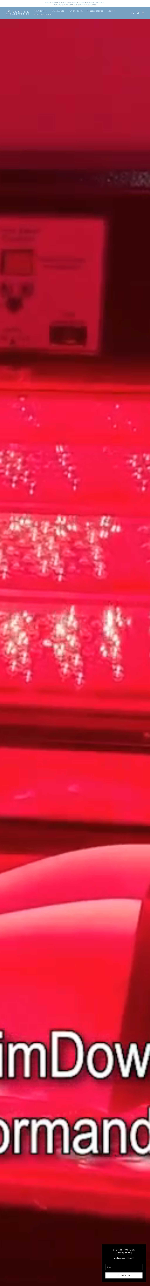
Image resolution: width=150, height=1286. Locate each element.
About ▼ (112, 11)
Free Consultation (43, 15)
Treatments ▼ (40, 11)
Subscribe (124, 1275)
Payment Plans (76, 11)
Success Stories (95, 11)
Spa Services (58, 11)
